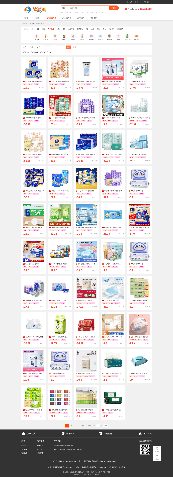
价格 (38, 47)
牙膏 (71, 12)
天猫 (49, 52)
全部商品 (24, 23)
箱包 (98, 29)
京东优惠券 (66, 18)
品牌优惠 (80, 18)
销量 (31, 47)
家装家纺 (120, 29)
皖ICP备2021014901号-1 (91, 474)
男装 (87, 29)
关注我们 (146, 2)
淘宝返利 (37, 18)
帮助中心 (24, 445)
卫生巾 (66, 12)
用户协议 (24, 449)
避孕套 (76, 12)
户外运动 (111, 29)
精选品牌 (35, 52)
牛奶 (81, 12)
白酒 (91, 12)
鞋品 (58, 29)
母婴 (38, 29)
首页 (26, 18)
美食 (64, 29)
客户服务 (137, 2)
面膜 (96, 12)
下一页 (82, 425)
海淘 (43, 52)
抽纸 (61, 12)
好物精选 (40, 445)
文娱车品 (71, 29)
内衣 (92, 29)
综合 (24, 47)
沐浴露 (86, 12)
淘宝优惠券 (51, 18)
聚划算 (27, 52)
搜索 (114, 8)
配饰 (104, 29)
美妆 (43, 29)
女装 (32, 29)
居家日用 (51, 29)
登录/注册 (129, 2)
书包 (106, 12)
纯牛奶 (101, 12)
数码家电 (80, 29)
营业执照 (24, 453)
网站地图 (40, 441)
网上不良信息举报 (118, 467)
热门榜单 (94, 18)
